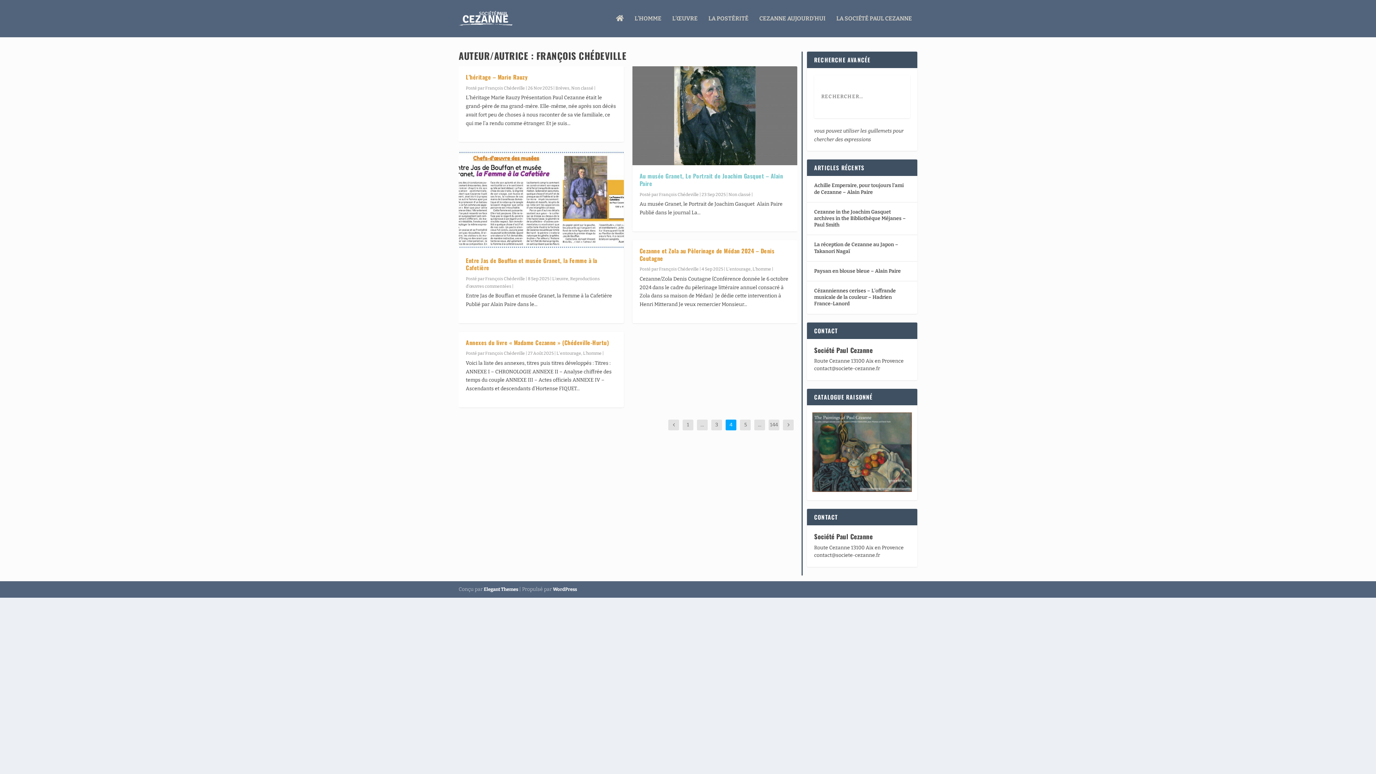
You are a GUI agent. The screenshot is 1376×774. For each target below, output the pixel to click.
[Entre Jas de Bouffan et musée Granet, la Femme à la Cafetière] (541, 199)
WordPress (565, 589)
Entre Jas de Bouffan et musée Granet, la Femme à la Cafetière (531, 264)
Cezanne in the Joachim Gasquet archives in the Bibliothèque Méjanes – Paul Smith (860, 218)
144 (774, 425)
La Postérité (728, 19)
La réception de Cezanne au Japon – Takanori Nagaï (856, 248)
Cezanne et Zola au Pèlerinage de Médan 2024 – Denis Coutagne (707, 255)
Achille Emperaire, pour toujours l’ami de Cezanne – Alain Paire (859, 188)
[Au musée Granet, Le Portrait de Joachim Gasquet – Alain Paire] (715, 115)
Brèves (562, 88)
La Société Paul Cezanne (874, 19)
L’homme (648, 19)
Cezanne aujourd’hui (792, 19)
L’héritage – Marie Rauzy (496, 77)
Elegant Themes (501, 589)
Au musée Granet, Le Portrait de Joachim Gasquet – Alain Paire (711, 180)
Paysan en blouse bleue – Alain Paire (857, 271)
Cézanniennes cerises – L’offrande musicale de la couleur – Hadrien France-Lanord (855, 297)
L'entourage (568, 353)
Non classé (582, 88)
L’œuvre (685, 19)
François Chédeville (505, 88)
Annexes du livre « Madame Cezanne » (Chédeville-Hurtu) (537, 342)
